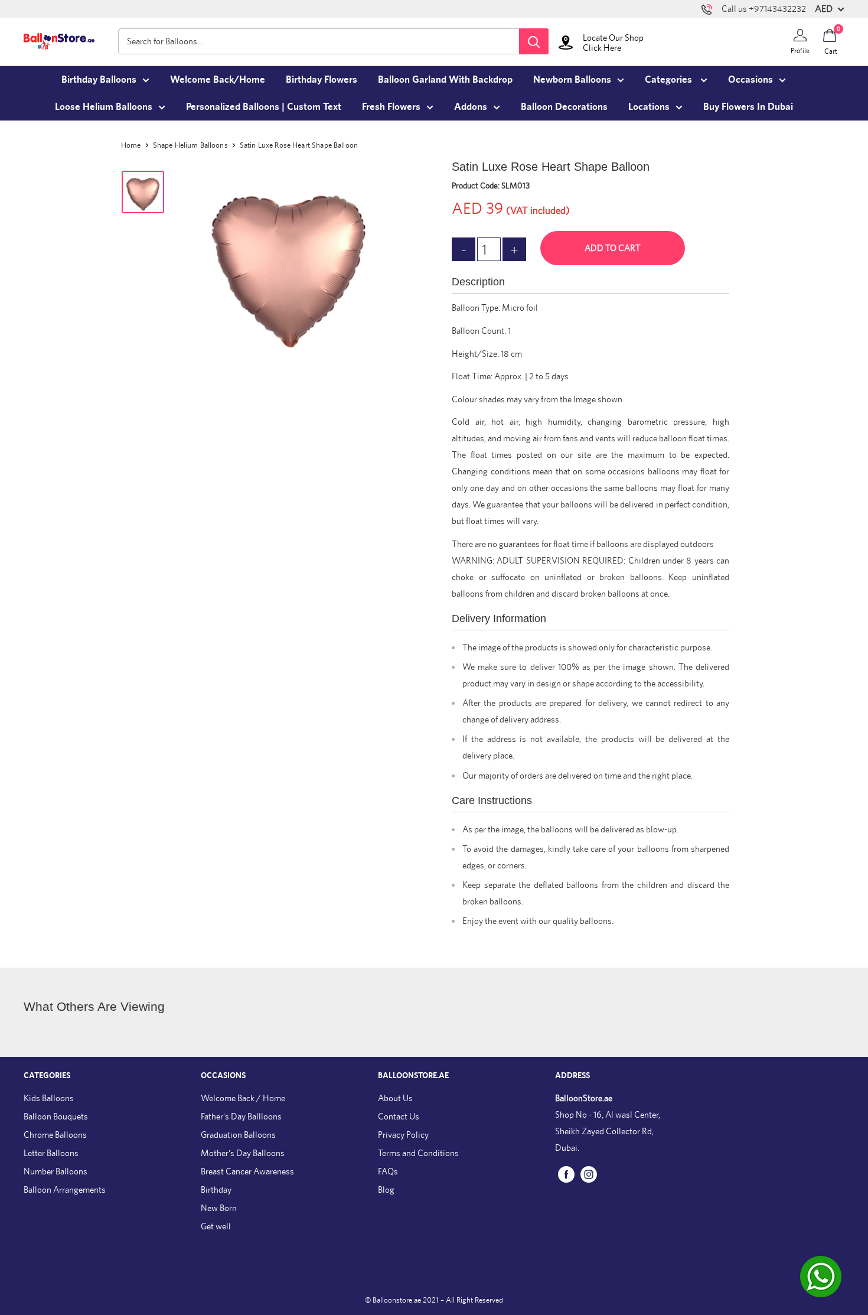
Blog (386, 1189)
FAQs (388, 1171)
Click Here (602, 48)
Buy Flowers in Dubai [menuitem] (748, 106)
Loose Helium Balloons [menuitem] (103, 106)
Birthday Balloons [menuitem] (98, 79)
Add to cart (613, 248)
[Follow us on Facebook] (566, 1174)
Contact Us (398, 1116)
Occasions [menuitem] (750, 79)
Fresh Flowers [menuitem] (391, 106)
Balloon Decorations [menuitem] (564, 106)
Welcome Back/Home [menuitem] (217, 79)
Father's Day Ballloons (241, 1116)
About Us (395, 1098)
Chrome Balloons (55, 1135)
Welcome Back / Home (243, 1098)
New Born (219, 1208)
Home (131, 145)
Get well (216, 1226)
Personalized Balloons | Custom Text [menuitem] (263, 106)
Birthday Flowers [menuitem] (321, 79)
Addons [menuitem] (470, 106)
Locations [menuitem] (649, 106)
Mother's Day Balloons (243, 1153)
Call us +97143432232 (764, 9)
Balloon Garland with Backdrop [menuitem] (445, 79)
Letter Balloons (51, 1153)
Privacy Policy (403, 1135)
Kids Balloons (49, 1098)
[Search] (534, 41)
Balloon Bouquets (56, 1116)
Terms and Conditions (418, 1153)
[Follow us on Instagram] (588, 1174)
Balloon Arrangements (65, 1189)
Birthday (216, 1189)
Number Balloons (55, 1171)
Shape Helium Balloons (190, 145)
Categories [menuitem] (669, 79)
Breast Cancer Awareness (247, 1171)
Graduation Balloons (238, 1135)
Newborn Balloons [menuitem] (572, 79)
